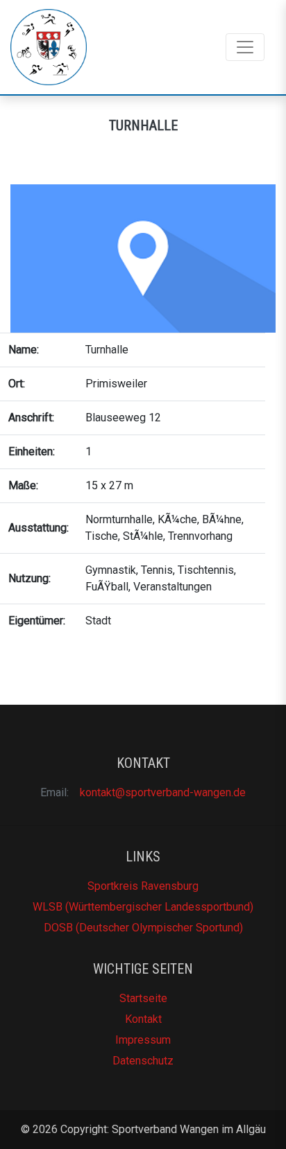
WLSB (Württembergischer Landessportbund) (143, 906)
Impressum (143, 1039)
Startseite (143, 998)
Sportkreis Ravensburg (143, 886)
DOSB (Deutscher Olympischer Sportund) (143, 927)
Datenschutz (143, 1060)
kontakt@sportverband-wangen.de (163, 792)
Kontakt (143, 1019)
